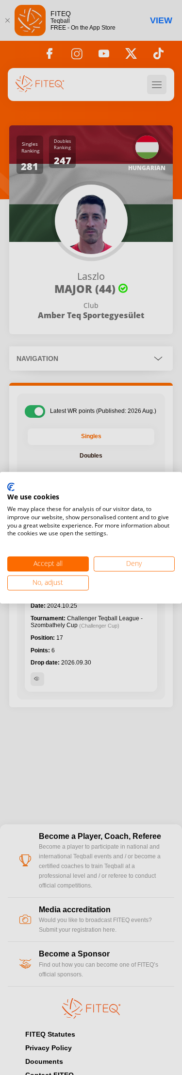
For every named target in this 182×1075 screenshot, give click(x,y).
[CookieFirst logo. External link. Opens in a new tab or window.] (11, 487)
